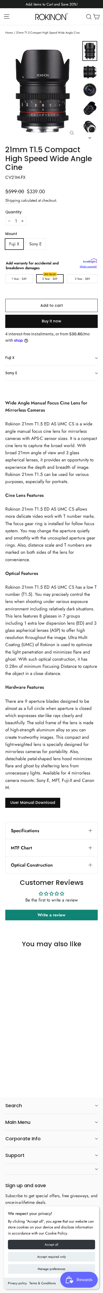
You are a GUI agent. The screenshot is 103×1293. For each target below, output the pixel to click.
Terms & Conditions (42, 1283)
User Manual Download (32, 802)
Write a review (51, 915)
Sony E (35, 244)
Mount (11, 234)
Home (9, 32)
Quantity (13, 212)
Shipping (12, 200)
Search (13, 1105)
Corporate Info (23, 1138)
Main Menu (17, 1122)
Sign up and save (25, 1185)
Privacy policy (17, 1283)
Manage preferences (51, 1269)
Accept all (51, 1244)
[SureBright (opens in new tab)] (90, 261)
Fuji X (14, 244)
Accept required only (51, 1256)
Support (15, 1155)
